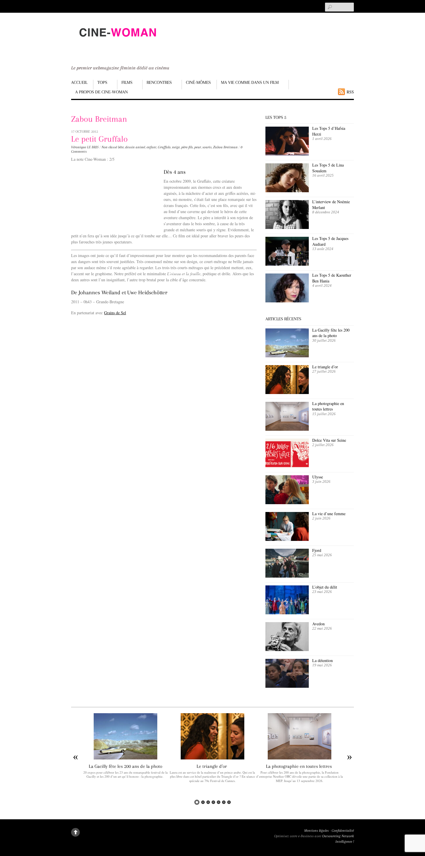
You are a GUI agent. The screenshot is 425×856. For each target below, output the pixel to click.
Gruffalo (164, 147)
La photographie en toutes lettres (328, 406)
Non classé (109, 147)
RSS (350, 92)
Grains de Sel (115, 312)
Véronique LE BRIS (85, 147)
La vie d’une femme (328, 513)
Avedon (319, 623)
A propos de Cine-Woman (101, 92)
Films (126, 82)
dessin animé (135, 147)
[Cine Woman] (117, 42)
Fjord (316, 550)
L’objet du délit (324, 587)
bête (121, 147)
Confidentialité (343, 831)
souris (207, 147)
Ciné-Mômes (198, 82)
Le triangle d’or (325, 366)
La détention (322, 660)
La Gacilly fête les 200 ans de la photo (331, 333)
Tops (102, 82)
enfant (151, 147)
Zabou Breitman (225, 147)
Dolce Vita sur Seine (329, 440)
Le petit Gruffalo (99, 139)
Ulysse (317, 477)
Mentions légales (316, 831)
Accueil (79, 82)
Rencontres (159, 82)
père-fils (187, 147)
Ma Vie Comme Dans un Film (250, 82)
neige (176, 147)
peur (197, 147)
